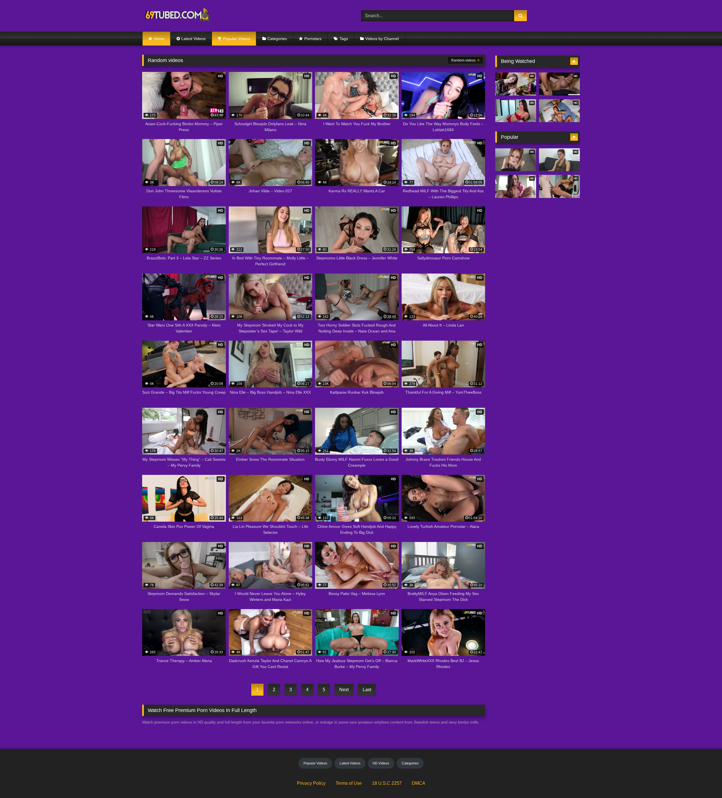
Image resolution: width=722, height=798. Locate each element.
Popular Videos (236, 38)
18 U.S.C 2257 (387, 783)
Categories (277, 38)
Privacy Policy (311, 783)
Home (159, 38)
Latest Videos (193, 38)
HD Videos (381, 763)
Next (344, 689)
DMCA (418, 783)
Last (367, 689)
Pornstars (313, 38)
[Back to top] (704, 781)
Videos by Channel (382, 38)
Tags (344, 38)
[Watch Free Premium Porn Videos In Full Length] (178, 16)
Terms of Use (349, 783)
